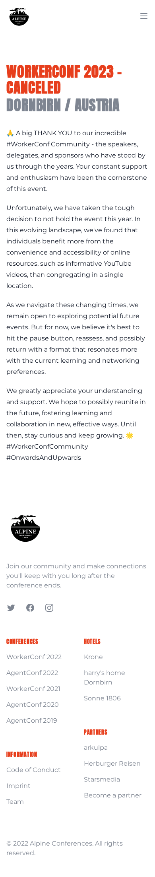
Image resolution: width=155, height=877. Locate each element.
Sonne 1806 (102, 698)
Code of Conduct (33, 770)
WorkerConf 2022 (34, 657)
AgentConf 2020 (32, 704)
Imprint (18, 785)
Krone (93, 657)
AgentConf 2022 (32, 673)
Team (15, 801)
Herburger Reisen (112, 763)
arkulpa (96, 747)
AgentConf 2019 (31, 720)
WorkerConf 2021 (33, 688)
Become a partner (112, 795)
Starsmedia (102, 779)
